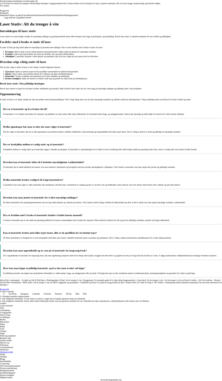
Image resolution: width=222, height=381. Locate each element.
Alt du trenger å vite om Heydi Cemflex (181, 280)
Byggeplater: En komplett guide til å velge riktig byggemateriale (109, 280)
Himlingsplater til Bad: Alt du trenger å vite (64, 280)
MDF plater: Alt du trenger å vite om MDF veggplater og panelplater (50, 282)
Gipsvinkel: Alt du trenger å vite (150, 280)
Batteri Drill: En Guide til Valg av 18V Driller (144, 282)
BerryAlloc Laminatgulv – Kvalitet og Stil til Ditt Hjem (22, 280)
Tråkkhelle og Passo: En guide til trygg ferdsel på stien (102, 282)
